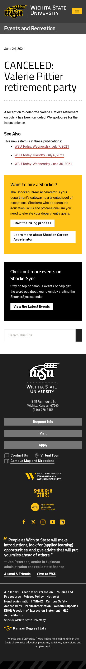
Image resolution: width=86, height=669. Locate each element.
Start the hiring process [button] (32, 223)
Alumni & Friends (17, 574)
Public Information (38, 606)
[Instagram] (43, 522)
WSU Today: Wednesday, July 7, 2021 (42, 146)
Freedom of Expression (36, 592)
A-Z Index (11, 592)
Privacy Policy (34, 596)
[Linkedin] (62, 522)
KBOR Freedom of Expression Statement (32, 610)
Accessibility (13, 606)
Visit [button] (43, 433)
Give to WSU (46, 574)
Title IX (38, 601)
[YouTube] (52, 522)
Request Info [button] (43, 422)
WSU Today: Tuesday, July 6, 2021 (39, 155)
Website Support (65, 606)
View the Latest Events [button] (32, 307)
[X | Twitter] (33, 522)
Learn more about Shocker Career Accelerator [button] (41, 237)
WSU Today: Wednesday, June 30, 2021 (43, 164)
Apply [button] (43, 445)
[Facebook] (23, 522)
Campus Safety (56, 601)
